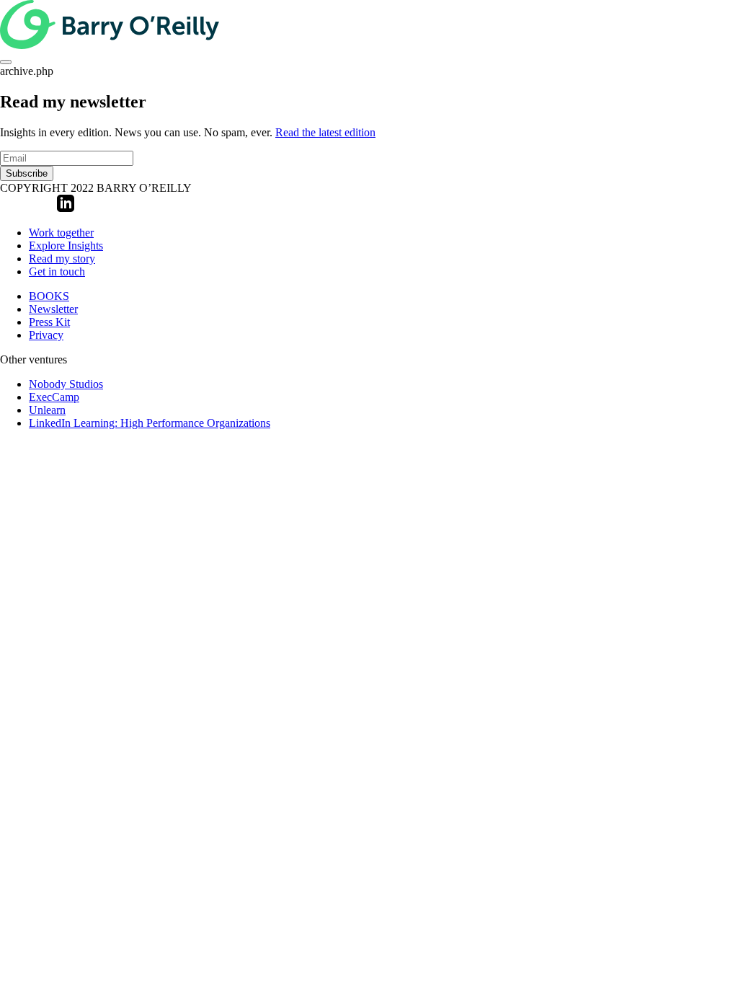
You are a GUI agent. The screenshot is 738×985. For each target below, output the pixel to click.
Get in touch (57, 271)
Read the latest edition (325, 132)
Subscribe (27, 173)
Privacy (46, 335)
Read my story (62, 258)
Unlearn (47, 410)
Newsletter (53, 309)
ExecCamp (54, 397)
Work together (61, 232)
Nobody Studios (66, 384)
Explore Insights (66, 245)
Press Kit (49, 322)
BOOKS (49, 296)
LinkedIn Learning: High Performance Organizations (149, 423)
